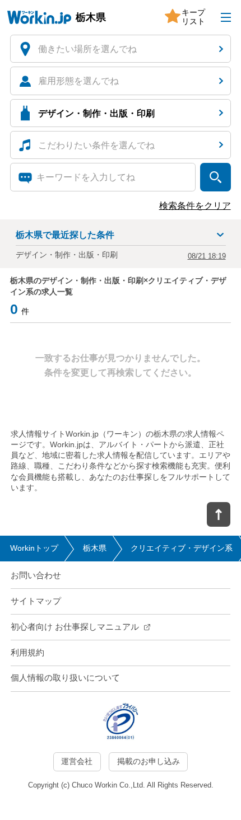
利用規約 (27, 652)
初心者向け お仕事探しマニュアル (75, 626)
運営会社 (76, 761)
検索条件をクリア (195, 205)
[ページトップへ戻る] (218, 514)
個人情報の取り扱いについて (65, 677)
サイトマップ (36, 601)
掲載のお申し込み (148, 761)
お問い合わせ (36, 575)
